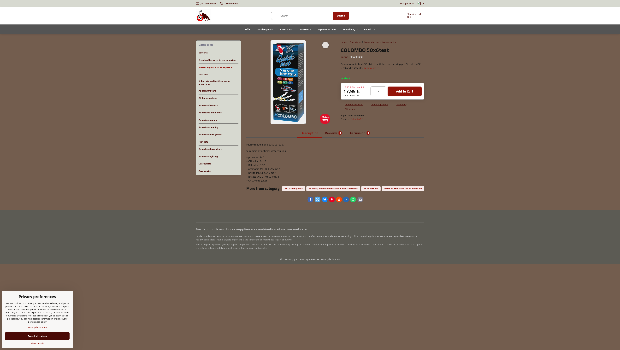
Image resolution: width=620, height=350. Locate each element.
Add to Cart (404, 91)
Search (341, 15)
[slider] (356, 57)
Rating (344, 56)
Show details (37, 343)
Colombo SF (357, 119)
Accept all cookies (37, 336)
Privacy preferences (309, 259)
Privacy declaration (330, 259)
